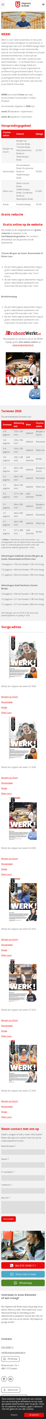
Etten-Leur (6, 712)
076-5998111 (7, 1347)
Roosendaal (7, 702)
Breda (4, 707)
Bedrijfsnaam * (8, 1146)
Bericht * (5, 1197)
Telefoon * (6, 1184)
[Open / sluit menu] (3, 4)
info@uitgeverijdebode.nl (13, 1352)
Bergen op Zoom (9, 696)
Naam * (5, 1159)
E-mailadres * (8, 1172)
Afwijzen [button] (14, 1414)
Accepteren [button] (34, 1414)
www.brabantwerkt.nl (23, 345)
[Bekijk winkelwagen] (43, 4)
